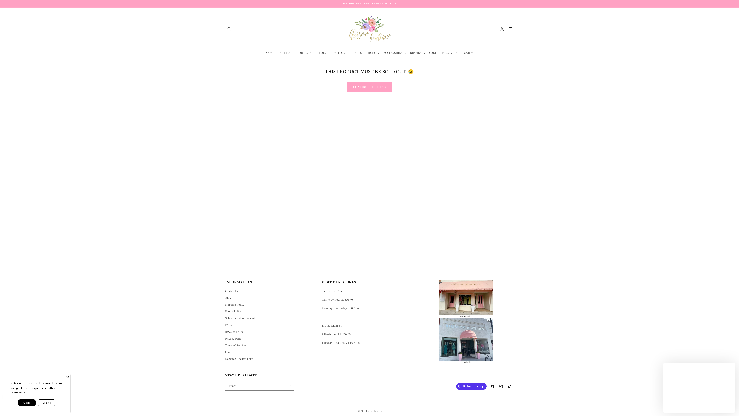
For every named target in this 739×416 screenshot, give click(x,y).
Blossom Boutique (374, 411)
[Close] (67, 377)
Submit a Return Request (240, 318)
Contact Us (231, 291)
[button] (229, 29)
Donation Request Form (239, 358)
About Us (231, 298)
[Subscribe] (290, 386)
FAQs (228, 325)
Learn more (18, 392)
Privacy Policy (234, 338)
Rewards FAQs (234, 331)
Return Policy (233, 311)
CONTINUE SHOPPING (369, 87)
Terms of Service (235, 345)
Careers (229, 352)
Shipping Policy (234, 304)
